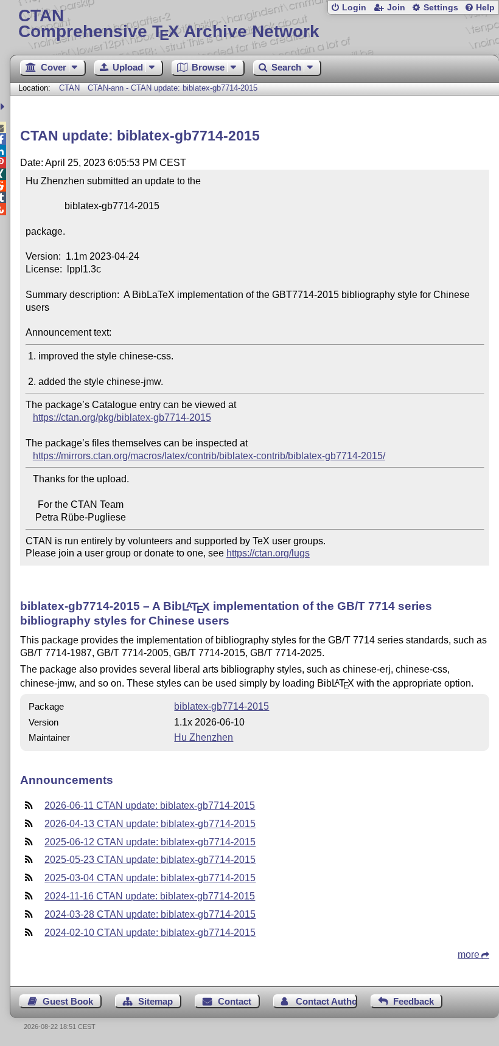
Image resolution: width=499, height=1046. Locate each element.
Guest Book (68, 1001)
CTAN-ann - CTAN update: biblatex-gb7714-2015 (172, 87)
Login (354, 7)
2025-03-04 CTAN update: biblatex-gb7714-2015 (150, 878)
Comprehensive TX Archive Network (168, 24)
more (469, 954)
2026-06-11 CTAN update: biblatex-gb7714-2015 (149, 805)
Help (485, 7)
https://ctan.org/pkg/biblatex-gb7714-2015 (122, 417)
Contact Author (326, 1001)
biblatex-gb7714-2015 (221, 706)
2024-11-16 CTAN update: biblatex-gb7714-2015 (149, 896)
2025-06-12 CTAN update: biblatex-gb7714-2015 (150, 842)
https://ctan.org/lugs (268, 553)
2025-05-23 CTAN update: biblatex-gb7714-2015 (150, 859)
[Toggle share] (4, 107)
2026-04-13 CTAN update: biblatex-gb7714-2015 (150, 824)
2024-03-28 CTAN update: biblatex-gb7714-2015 (150, 914)
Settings (441, 7)
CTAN (69, 87)
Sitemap (155, 1001)
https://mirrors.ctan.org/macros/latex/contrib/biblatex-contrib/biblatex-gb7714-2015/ (209, 456)
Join (396, 7)
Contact (234, 1001)
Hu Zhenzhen (203, 737)
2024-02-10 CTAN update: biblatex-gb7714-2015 (150, 932)
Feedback (413, 1001)
